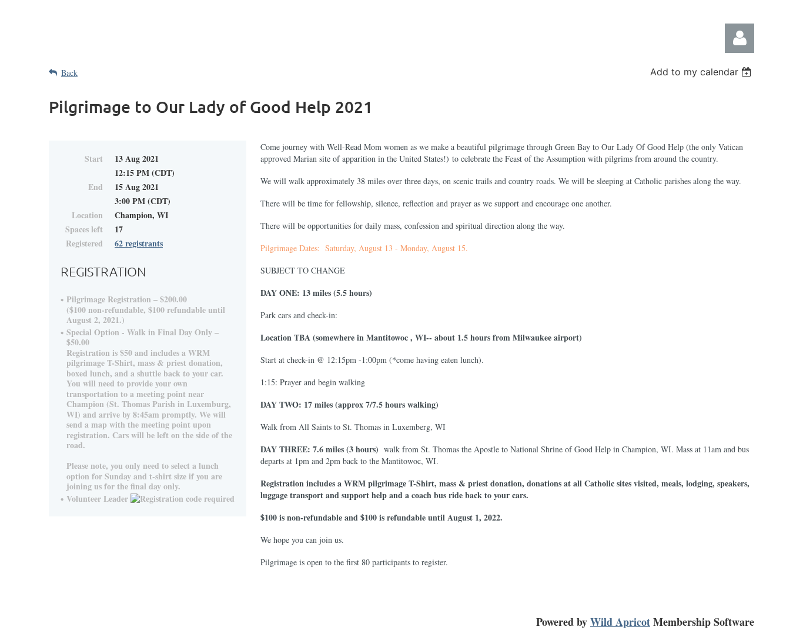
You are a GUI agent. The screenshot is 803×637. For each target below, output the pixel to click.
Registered (84, 243)
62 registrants (139, 243)
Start (94, 158)
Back (69, 72)
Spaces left (84, 229)
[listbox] (702, 72)
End (95, 187)
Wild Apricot (620, 621)
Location (87, 215)
